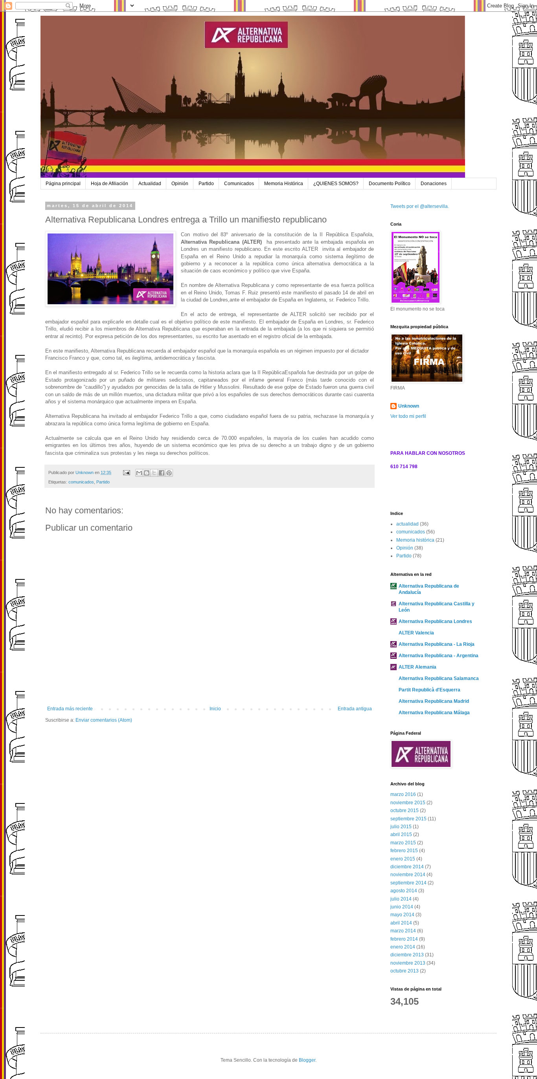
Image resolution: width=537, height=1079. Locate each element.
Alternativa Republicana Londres (435, 621)
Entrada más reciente (70, 708)
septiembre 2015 (408, 819)
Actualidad (149, 183)
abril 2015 (401, 834)
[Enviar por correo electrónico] (139, 473)
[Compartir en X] (154, 473)
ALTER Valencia (416, 633)
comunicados (81, 482)
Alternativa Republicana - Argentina (438, 655)
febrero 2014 (404, 939)
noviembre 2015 (407, 802)
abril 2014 (401, 923)
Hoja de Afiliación (109, 183)
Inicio (215, 708)
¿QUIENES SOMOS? (336, 183)
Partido (206, 183)
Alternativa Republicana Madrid (434, 701)
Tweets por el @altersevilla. (419, 206)
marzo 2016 (403, 794)
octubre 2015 (404, 810)
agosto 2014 (403, 890)
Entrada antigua (355, 708)
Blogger (307, 1060)
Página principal (63, 183)
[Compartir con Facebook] (162, 473)
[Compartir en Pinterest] (169, 473)
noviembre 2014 (407, 874)
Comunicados (239, 183)
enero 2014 (402, 947)
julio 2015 (401, 826)
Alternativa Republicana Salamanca (439, 678)
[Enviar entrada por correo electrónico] (126, 472)
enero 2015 (402, 859)
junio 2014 (401, 907)
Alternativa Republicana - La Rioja (436, 644)
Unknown (408, 406)
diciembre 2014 (407, 866)
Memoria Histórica (283, 183)
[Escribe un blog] (147, 473)
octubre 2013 (404, 971)
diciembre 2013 (407, 955)
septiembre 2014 (408, 883)
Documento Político (389, 183)
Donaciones (434, 183)
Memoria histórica (415, 540)
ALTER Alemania (417, 667)
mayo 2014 (402, 914)
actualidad (407, 524)
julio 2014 (401, 899)
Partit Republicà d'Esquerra (429, 690)
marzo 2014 (403, 931)
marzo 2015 (403, 843)
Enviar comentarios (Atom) (103, 720)
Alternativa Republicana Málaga (434, 712)
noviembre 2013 (407, 963)
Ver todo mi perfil (408, 416)
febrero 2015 (404, 850)
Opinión (179, 183)
